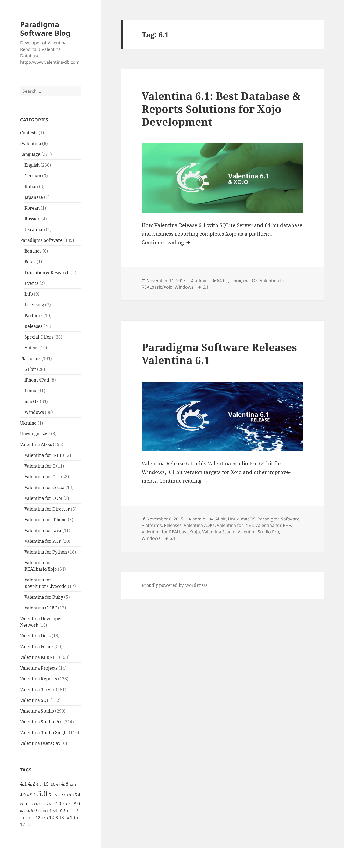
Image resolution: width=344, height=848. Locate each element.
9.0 (34, 810)
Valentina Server (37, 689)
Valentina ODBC (40, 608)
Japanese (33, 197)
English (32, 165)
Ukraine (28, 423)
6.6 (51, 804)
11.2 (74, 810)
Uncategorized (35, 434)
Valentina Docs (35, 636)
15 (72, 817)
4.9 (23, 794)
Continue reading (167, 242)
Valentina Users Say (40, 743)
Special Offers (38, 337)
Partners (33, 315)
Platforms (30, 358)
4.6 (52, 784)
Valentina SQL (34, 700)
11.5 (31, 818)
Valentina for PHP (42, 541)
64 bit (30, 369)
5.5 (23, 803)
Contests (28, 133)
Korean (32, 208)
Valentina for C (39, 466)
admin (201, 280)
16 (78, 817)
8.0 (77, 803)
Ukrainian (34, 229)
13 (61, 817)
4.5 (46, 784)
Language (30, 154)
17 (22, 824)
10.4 (53, 810)
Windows (34, 412)
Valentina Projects (39, 668)
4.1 (23, 784)
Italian (31, 186)
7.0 (58, 803)
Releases (33, 326)
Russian (32, 219)
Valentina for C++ (42, 477)
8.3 (22, 810)
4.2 (31, 783)
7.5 (70, 804)
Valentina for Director (47, 509)
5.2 (57, 794)
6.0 (38, 803)
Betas (29, 262)
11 (68, 811)
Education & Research (47, 272)
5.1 (51, 794)
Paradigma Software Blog (45, 28)
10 (40, 811)
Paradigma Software (41, 240)
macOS (31, 401)
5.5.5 (31, 804)
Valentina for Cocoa (44, 487)
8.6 (28, 811)
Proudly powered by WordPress (174, 585)
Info (28, 294)
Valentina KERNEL (39, 657)
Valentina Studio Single (44, 732)
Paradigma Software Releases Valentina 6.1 (219, 353)
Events (31, 283)
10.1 (45, 811)
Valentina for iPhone (45, 520)
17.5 (29, 824)
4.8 (65, 783)
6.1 (206, 287)
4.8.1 (73, 784)
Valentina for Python (45, 552)
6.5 (45, 803)
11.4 (24, 817)
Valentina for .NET (43, 455)
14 (67, 817)
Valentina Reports (38, 679)
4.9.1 (31, 795)
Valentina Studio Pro (41, 722)
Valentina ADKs (36, 444)
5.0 (42, 793)
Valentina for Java (42, 530)
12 (37, 818)
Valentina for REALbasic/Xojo (171, 532)
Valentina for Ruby (43, 597)
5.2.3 (65, 795)
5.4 (77, 794)
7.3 (64, 804)
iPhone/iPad (36, 380)
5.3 (71, 795)
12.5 (53, 817)
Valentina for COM (43, 498)
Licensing (34, 305)
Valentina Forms (36, 646)
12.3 (44, 818)
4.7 (58, 784)
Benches (32, 251)
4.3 (39, 784)
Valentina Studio (37, 711)
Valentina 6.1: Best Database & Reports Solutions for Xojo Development (221, 109)
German (32, 176)
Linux (30, 391)
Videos (31, 348)
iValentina (30, 143)
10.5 (62, 810)
